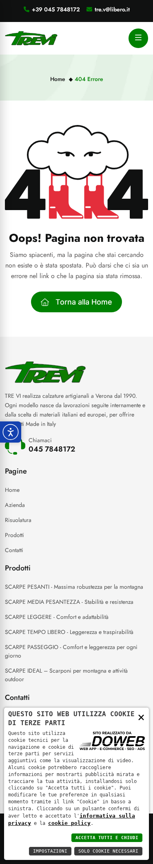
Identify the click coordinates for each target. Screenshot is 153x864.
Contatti (14, 550)
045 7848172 (52, 449)
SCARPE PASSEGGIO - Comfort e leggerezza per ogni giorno (71, 651)
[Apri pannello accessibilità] (10, 432)
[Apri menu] (138, 38)
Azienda (15, 505)
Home (57, 79)
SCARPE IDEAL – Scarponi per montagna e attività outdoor (66, 675)
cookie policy (69, 823)
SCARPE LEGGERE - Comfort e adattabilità (57, 617)
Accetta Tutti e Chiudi (106, 837)
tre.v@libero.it (112, 9)
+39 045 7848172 (56, 9)
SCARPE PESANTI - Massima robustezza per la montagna (74, 587)
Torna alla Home (83, 302)
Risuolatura (18, 520)
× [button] (141, 717)
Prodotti (14, 535)
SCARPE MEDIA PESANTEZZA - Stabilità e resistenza (69, 602)
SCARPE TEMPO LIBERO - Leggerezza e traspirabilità (69, 632)
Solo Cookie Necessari (108, 851)
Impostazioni (50, 851)
